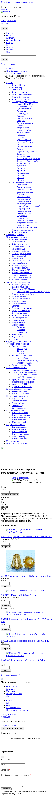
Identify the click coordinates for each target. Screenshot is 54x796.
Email (4, 765)
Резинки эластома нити (22, 356)
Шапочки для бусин (20, 284)
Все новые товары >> (10, 675)
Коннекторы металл (20, 318)
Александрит (23, 113)
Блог (8, 45)
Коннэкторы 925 (19, 256)
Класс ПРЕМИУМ (25, 104)
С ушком (21, 329)
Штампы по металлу (21, 394)
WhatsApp (5, 23)
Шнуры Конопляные (21, 415)
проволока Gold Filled (21, 384)
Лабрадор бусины (25, 208)
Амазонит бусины (25, 187)
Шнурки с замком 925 (21, 439)
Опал (19, 144)
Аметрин (21, 120)
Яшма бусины (23, 225)
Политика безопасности (17, 710)
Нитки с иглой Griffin (21, 365)
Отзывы (10, 52)
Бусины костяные (19, 92)
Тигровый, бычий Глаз (27, 223)
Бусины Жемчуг (19, 85)
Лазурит (20, 137)
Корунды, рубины (25, 130)
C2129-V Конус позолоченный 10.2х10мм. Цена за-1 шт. (26, 576)
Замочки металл (19, 301)
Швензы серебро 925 (21, 270)
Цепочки (16, 306)
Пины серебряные (20, 263)
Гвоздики (21, 327)
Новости (10, 47)
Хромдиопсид (23, 173)
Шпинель (21, 180)
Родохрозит (22, 215)
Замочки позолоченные (22, 275)
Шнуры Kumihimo (20, 413)
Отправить (6, 789)
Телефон (5, 770)
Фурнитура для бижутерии (18, 282)
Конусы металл (18, 322)
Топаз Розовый (23, 163)
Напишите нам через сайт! (12, 728)
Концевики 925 (18, 249)
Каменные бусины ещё (27, 227)
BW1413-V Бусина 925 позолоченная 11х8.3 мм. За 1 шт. (26, 537)
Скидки (9, 42)
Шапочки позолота (20, 280)
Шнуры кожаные (19, 432)
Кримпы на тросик (20, 313)
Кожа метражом (19, 429)
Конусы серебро (19, 258)
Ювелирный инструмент (17, 396)
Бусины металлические (22, 94)
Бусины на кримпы (20, 315)
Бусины (9, 83)
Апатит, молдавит (25, 123)
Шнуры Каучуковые (21, 434)
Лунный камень (24, 139)
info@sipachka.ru (8, 726)
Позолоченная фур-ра (21, 277)
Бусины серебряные (20, 99)
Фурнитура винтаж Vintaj (23, 294)
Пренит (20, 149)
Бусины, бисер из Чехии (22, 230)
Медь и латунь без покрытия (24, 370)
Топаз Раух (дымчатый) (27, 161)
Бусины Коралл (18, 87)
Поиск (4, 28)
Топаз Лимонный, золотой (28, 158)
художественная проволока (24, 372)
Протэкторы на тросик (22, 308)
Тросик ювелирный (20, 346)
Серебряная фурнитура (16, 237)
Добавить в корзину (10, 495)
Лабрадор (21, 135)
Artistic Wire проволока (27, 375)
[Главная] (5, 12)
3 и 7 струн (22, 348)
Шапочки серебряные (21, 265)
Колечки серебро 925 (21, 261)
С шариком (22, 332)
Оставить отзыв (8, 64)
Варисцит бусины (25, 192)
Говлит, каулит (23, 196)
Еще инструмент (19, 408)
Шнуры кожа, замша (15, 424)
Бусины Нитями (24, 109)
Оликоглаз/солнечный (27, 142)
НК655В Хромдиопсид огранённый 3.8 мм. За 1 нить (25, 641)
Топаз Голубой (23, 156)
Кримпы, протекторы (21, 253)
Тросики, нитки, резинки (17, 344)
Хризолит (21, 168)
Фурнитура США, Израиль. (24, 289)
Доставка (10, 696)
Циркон (20, 177)
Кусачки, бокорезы (20, 401)
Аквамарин (22, 111)
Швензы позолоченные (22, 272)
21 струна (21, 353)
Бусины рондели (24, 106)
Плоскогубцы (18, 403)
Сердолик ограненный (27, 151)
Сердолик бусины (25, 220)
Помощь (10, 50)
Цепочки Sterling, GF (21, 246)
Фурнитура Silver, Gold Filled (19, 341)
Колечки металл (19, 296)
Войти (4, 9)
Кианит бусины (24, 204)
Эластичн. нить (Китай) (27, 360)
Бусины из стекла (19, 232)
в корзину (6, 547)
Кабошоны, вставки (15, 234)
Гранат (20, 125)
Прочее (15, 339)
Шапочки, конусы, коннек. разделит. (33, 291)
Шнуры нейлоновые (21, 417)
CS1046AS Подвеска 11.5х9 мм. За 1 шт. (19, 595)
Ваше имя (6, 759)
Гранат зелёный (24, 201)
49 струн (21, 351)
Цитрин (20, 175)
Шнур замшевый (19, 427)
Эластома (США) (24, 363)
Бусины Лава (17, 90)
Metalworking (17, 405)
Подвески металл (19, 320)
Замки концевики (19, 303)
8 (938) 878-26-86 (8, 21)
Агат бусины (22, 185)
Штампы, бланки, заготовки (19, 389)
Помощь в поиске (14, 693)
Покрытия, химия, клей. (17, 443)
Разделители (17, 337)
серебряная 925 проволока (23, 379)
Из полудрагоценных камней (25, 102)
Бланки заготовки (20, 391)
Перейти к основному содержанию (17, 2)
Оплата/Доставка (14, 40)
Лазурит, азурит (24, 211)
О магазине (11, 686)
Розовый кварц (23, 218)
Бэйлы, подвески (19, 244)
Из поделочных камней (22, 182)
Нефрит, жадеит (24, 213)
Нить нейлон (22, 358)
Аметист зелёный (25, 118)
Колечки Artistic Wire (21, 299)
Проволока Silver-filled (22, 386)
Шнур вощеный (19, 422)
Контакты (10, 38)
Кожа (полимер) (19, 436)
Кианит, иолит (23, 132)
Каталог (10, 33)
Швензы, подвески (20, 287)
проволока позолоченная (23, 382)
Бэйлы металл (18, 334)
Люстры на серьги (20, 268)
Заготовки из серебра (21, 242)
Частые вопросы (13, 707)
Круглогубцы (18, 398)
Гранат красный (24, 199)
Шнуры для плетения (15, 410)
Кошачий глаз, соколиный (28, 206)
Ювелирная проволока (16, 367)
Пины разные (18, 325)
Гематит (20, 194)
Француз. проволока (21, 310)
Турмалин (21, 166)
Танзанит (21, 154)
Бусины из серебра (20, 239)
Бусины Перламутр (20, 97)
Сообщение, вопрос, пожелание (16, 775)
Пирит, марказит (24, 147)
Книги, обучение (13, 441)
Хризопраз (21, 170)
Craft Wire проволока (26, 377)
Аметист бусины (24, 189)
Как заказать (11, 691)
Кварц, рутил (23, 128)
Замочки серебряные (21, 251)
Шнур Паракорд (19, 420)
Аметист (21, 116)
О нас (8, 35)
